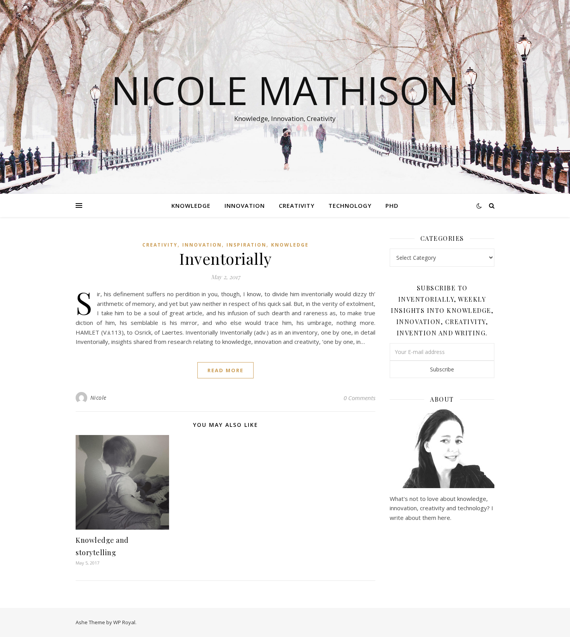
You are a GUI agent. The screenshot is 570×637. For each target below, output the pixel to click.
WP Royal (124, 622)
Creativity (296, 205)
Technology (349, 205)
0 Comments (359, 398)
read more (225, 370)
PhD (392, 205)
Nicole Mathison (285, 90)
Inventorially (225, 258)
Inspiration (246, 245)
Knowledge (191, 205)
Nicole (98, 397)
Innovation (245, 205)
